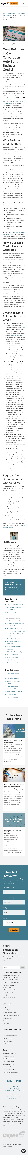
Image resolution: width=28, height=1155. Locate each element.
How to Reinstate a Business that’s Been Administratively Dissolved (12, 832)
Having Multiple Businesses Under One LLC (14, 643)
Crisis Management (12, 686)
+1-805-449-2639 (10, 985)
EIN (23, 327)
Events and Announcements (14, 692)
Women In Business (12, 697)
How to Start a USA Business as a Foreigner (16, 664)
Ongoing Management (9, 1061)
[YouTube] (14, 1081)
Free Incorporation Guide (14, 607)
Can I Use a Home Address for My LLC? (15, 635)
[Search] (23, 3)
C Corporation (7, 103)
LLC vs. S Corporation (13, 660)
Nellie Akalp (10, 542)
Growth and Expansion (13, 678)
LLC (13, 101)
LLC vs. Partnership (12, 654)
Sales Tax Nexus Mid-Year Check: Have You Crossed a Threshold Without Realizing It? (14, 786)
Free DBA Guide (11, 613)
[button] (23, 1151)
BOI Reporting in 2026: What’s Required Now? (13, 741)
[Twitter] (8, 1081)
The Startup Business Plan (14, 621)
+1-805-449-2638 (12, 980)
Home (4, 13)
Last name (8, 898)
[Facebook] (11, 1081)
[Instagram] (20, 1081)
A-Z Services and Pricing (9, 1013)
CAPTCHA (6, 918)
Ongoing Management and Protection (14, 682)
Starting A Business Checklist (15, 604)
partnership (6, 234)
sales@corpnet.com (8, 995)
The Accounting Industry (9, 1070)
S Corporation (19, 101)
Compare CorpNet (8, 1018)
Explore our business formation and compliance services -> (12, 590)
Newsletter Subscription (14, 1097)
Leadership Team (7, 1010)
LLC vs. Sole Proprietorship (14, 652)
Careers (5, 1021)
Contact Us (6, 1023)
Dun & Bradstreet (16, 336)
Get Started (14, 3)
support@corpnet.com (9, 998)
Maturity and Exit (11, 689)
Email (7, 908)
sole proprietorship (18, 232)
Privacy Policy (14, 1089)
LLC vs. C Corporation (13, 657)
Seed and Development (13, 673)
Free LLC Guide (11, 610)
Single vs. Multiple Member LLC (16, 631)
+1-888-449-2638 (13, 982)
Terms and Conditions (14, 1087)
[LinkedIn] (17, 1081)
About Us (5, 1007)
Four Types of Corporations (14, 628)
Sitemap (13, 1095)
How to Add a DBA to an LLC (15, 639)
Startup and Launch (12, 676)
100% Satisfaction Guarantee (11, 1015)
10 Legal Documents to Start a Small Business (15, 625)
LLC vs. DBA (10, 649)
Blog (9, 13)
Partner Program (11, 694)
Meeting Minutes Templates (11, 1044)
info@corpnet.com (8, 992)
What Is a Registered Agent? (15, 646)
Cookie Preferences (14, 1099)
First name (8, 888)
